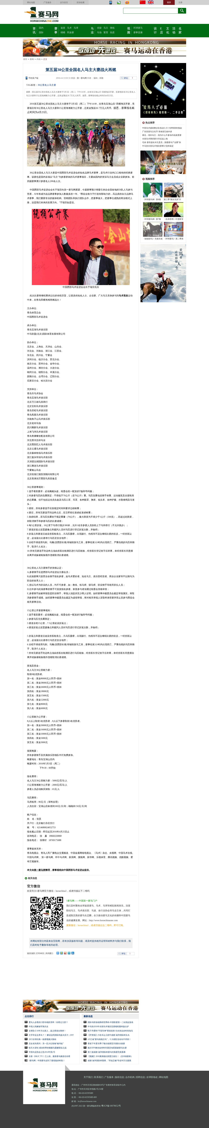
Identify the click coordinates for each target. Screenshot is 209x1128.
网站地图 (31, 2)
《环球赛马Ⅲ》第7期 (152, 219)
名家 (180, 30)
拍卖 (112, 32)
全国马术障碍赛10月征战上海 (155, 139)
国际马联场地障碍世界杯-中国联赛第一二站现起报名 (110, 1022)
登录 (169, 2)
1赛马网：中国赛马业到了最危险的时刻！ (47, 1060)
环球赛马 (138, 28)
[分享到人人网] (73, 953)
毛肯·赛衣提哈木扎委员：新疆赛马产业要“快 (161, 142)
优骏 (99, 28)
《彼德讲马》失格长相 (152, 239)
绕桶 (63, 32)
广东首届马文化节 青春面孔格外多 (157, 131)
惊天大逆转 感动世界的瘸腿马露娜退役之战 (47, 1048)
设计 (155, 30)
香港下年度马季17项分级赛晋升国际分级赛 (106, 1043)
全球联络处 (152, 1077)
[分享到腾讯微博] (69, 953)
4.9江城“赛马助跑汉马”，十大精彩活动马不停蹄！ (109, 1039)
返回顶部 (31, 953)
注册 (180, 2)
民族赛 (70, 32)
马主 (106, 28)
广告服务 (47, 2)
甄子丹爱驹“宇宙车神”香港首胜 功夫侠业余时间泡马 (110, 1031)
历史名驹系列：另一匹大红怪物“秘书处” (46, 1043)
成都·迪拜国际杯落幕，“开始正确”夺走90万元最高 (109, 1060)
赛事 (55, 30)
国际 (41, 32)
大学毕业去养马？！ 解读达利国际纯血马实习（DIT (51, 1035)
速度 (63, 28)
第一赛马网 (82, 78)
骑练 (112, 28)
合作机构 (130, 1077)
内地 (38, 59)
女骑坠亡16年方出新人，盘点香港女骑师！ (47, 1031)
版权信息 (119, 1077)
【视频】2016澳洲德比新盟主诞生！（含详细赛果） (110, 1056)
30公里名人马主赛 (47, 85)
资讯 (34, 30)
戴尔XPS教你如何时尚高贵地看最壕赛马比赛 (107, 1048)
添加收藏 (80, 2)
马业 (92, 30)
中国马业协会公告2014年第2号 (42, 1052)
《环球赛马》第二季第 (173, 239)
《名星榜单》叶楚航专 (173, 219)
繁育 (106, 32)
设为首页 (64, 2)
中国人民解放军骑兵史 (38, 1026)
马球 (76, 28)
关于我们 (88, 1077)
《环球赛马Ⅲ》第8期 (152, 199)
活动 (173, 30)
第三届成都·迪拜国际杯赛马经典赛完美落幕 (107, 1052)
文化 (167, 30)
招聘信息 (140, 1077)
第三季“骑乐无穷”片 (172, 199)
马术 (69, 28)
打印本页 (40, 953)
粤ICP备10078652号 (111, 1106)
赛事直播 (138, 32)
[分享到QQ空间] (61, 953)
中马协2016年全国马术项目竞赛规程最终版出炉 (108, 1026)
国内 (41, 28)
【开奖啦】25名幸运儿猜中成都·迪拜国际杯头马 (108, 1035)
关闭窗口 (49, 953)
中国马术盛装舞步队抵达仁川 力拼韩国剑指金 (162, 128)
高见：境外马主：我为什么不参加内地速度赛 (161, 135)
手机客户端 (33, 78)
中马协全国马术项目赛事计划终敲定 (158, 146)
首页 (25, 59)
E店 (161, 30)
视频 (128, 30)
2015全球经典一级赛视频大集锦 (42, 1039)
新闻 (32, 59)
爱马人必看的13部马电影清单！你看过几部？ (48, 1022)
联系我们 (98, 1077)
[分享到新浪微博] (65, 953)
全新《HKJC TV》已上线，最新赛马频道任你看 (49, 1056)
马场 (99, 32)
